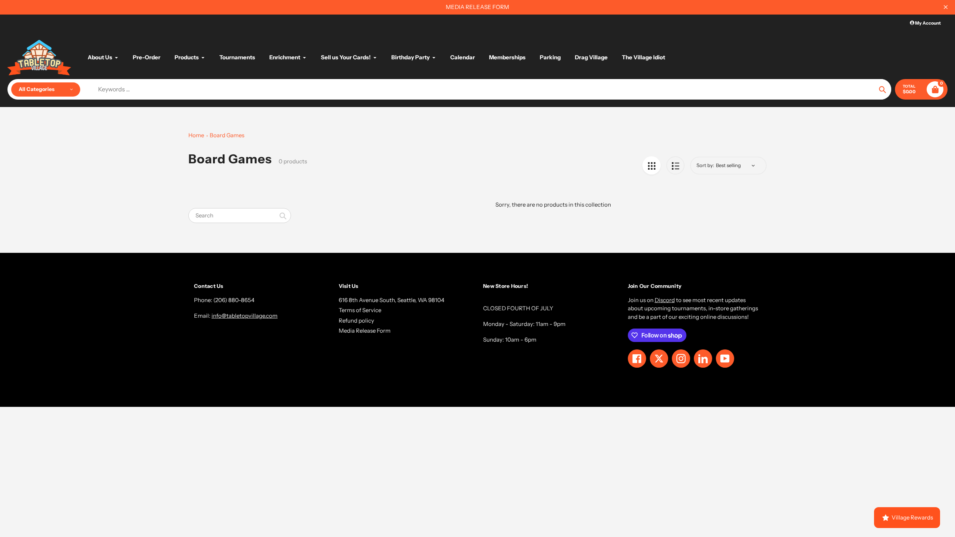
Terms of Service (360, 310)
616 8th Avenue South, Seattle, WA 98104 (391, 300)
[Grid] (651, 165)
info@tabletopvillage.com (245, 315)
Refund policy (356, 320)
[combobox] (239, 215)
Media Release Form (365, 330)
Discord (665, 300)
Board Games (227, 135)
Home (196, 135)
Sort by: (705, 165)
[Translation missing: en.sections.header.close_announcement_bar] (945, 7)
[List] (675, 165)
